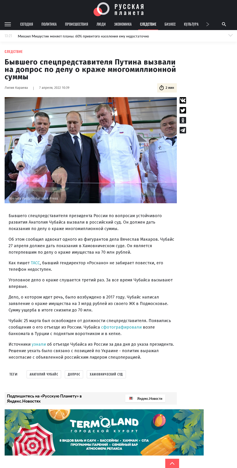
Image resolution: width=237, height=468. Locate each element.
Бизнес (170, 24)
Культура (191, 24)
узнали (39, 344)
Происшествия (76, 24)
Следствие (148, 24)
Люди (101, 24)
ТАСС (35, 262)
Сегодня (26, 24)
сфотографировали (121, 327)
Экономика (123, 24)
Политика (49, 24)
